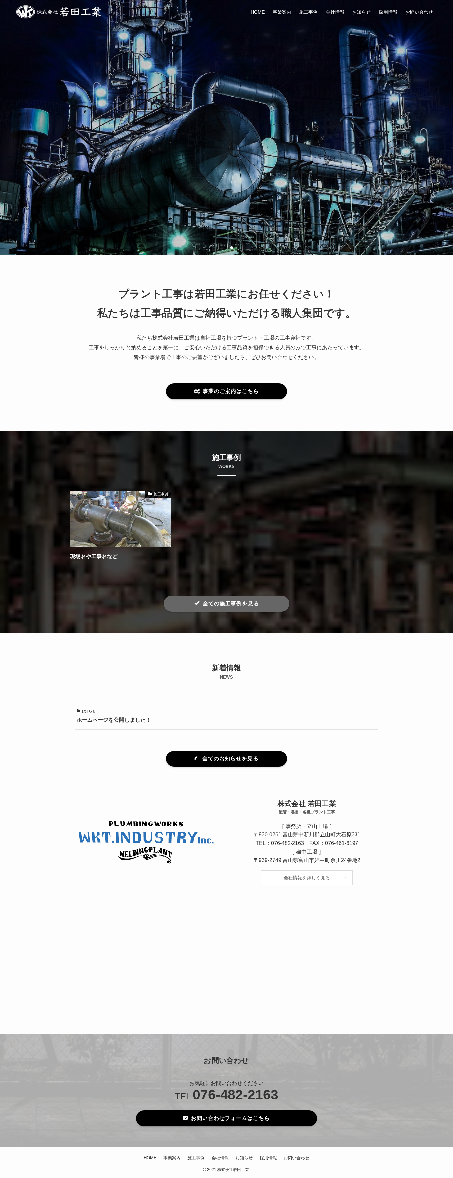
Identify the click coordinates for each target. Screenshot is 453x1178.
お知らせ (244, 1157)
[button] (221, 247)
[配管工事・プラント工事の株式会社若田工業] (59, 12)
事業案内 (172, 1157)
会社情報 (220, 1157)
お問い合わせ (296, 1157)
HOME (150, 1157)
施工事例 (196, 1157)
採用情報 (268, 1157)
